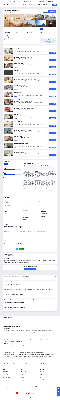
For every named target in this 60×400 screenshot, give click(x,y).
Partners (41, 374)
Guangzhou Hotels (24, 345)
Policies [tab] (24, 46)
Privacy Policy (23, 377)
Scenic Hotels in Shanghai (14, 361)
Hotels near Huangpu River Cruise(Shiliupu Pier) (11, 356)
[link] (42, 1)
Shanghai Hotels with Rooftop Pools (29, 363)
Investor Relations (42, 371)
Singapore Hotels (12, 345)
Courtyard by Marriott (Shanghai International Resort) (45, 330)
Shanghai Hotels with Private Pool (40, 363)
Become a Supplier (42, 379)
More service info (5, 374)
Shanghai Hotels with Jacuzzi (18, 363)
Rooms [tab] (5, 46)
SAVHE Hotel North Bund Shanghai (9, 341)
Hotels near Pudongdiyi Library (38, 352)
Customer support (5, 371)
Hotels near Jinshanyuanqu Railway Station (25, 356)
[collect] (58, 388)
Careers (22, 374)
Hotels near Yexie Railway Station (49, 356)
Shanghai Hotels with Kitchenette (40, 361)
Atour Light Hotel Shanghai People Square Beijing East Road (21, 330)
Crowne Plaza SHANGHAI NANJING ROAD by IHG (11, 337)
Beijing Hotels (51, 345)
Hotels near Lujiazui (20, 354)
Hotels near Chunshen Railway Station (37, 356)
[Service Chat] (58, 394)
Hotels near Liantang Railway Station (9, 358)
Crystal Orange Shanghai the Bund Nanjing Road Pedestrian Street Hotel (40, 337)
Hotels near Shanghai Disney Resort (21, 352)
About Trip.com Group (24, 380)
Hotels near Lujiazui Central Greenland (9, 352)
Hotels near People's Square (49, 354)
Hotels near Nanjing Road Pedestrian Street (37, 354)
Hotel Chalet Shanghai (18, 341)
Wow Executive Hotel (34, 330)
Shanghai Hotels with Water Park (9, 363)
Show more (5, 39)
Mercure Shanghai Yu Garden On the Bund (22, 332)
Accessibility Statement (24, 379)
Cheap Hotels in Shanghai (22, 361)
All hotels (41, 377)
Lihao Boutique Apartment (10, 10)
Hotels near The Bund (27, 354)
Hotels (10, 1)
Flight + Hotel (26, 1)
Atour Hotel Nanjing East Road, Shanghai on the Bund (41, 339)
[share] (58, 391)
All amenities (5, 33)
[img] (14, 20)
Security (41, 380)
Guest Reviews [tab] (9, 46)
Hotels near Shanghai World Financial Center (10, 354)
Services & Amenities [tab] (17, 46)
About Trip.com (23, 371)
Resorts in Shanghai (7, 361)
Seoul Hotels (46, 345)
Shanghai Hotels (18, 345)
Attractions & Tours (19, 1)
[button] (30, 1)
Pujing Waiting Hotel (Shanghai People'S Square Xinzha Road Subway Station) (21, 339)
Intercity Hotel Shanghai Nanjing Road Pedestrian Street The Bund (38, 332)
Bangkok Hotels (37, 345)
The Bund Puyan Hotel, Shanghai (24, 337)
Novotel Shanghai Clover (7, 330)
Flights (14, 1)
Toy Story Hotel (6, 339)
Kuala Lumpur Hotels (31, 345)
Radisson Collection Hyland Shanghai (9, 332)
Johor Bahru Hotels (7, 345)
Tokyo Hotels (42, 345)
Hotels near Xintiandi (30, 352)
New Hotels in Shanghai (30, 361)
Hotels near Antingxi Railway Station (21, 358)
